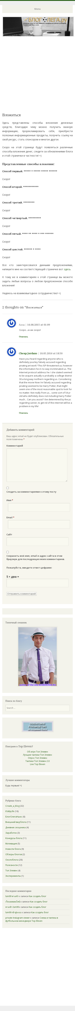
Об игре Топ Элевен (37, 751)
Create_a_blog (12, 805)
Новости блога (13, 849)
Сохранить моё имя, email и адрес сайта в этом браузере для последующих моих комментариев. (35, 557)
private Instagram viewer (17, 917)
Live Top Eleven (37, 764)
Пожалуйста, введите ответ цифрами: (29, 567)
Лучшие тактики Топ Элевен (37, 754)
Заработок (11, 832)
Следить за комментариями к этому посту (31, 491)
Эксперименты (13, 875)
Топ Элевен (11, 870)
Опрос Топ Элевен (37, 757)
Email (10, 517)
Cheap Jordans (28, 353)
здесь (67, 269)
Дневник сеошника (15, 827)
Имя (9, 500)
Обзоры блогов (13, 854)
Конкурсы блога (13, 838)
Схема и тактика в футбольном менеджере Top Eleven (31, 919)
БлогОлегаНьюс (13, 816)
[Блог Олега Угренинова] (38, 36)
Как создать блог (37, 896)
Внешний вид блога (15, 822)
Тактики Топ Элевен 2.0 (37, 761)
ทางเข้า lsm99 (12, 907)
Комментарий (14, 445)
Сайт (9, 534)
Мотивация (11, 843)
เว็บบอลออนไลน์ (12, 901)
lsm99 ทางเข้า (12, 896)
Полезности (11, 865)
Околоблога (11, 859)
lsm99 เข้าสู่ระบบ (13, 912)
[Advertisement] (37, 74)
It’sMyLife (9, 811)
